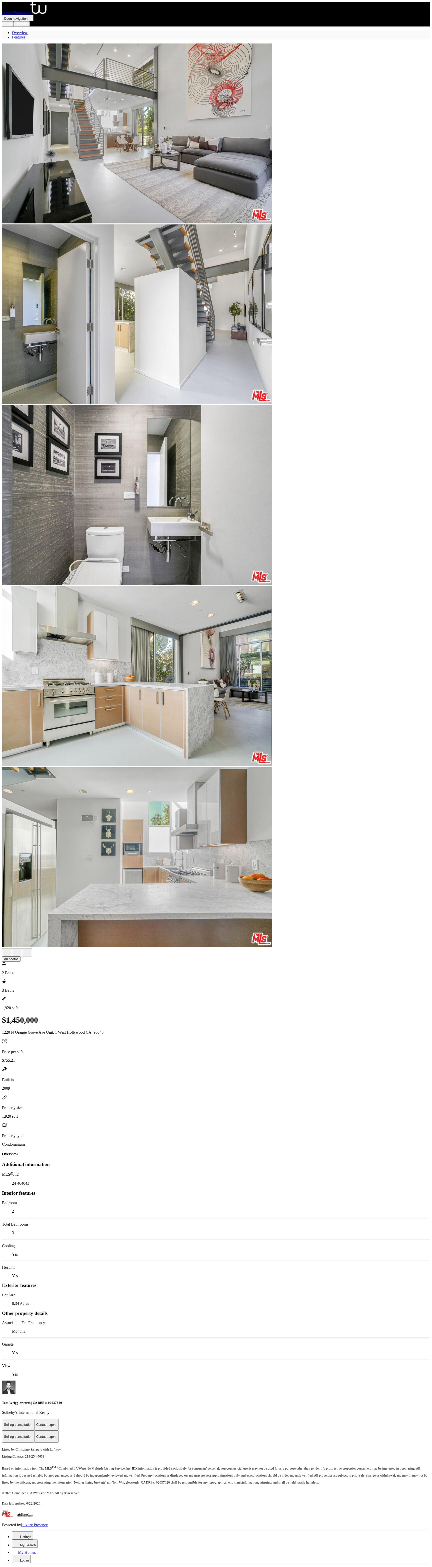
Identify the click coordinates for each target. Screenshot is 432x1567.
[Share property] (27, 952)
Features (18, 37)
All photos (11, 959)
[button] (216, 133)
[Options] (7, 952)
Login (8, 24)
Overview (20, 32)
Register (22, 24)
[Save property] (17, 952)
